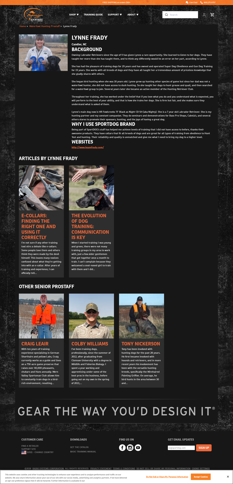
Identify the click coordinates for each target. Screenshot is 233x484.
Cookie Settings (201, 468)
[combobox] (180, 14)
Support (113, 14)
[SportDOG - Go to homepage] (33, 15)
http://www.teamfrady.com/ (88, 147)
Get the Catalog (79, 447)
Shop (72, 14)
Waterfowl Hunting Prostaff (44, 26)
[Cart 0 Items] (212, 14)
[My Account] (204, 14)
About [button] (131, 14)
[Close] (227, 476)
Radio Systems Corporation (48, 468)
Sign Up (204, 448)
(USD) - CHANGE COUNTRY (40, 452)
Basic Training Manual (83, 451)
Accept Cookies (201, 476)
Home (22, 26)
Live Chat (193, 2)
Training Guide (93, 14)
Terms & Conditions (124, 468)
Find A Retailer (30, 445)
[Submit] (166, 14)
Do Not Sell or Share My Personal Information (163, 468)
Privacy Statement (101, 468)
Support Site (28, 449)
